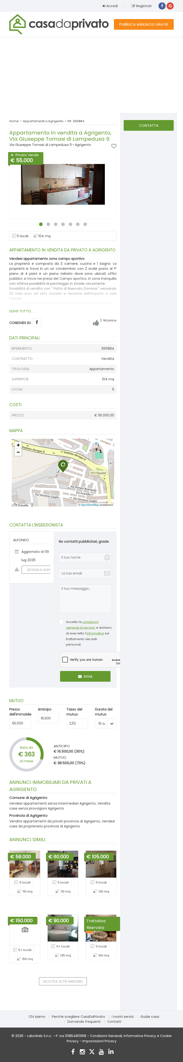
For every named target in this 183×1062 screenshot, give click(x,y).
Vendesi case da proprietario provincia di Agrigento (62, 824)
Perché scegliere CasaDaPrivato (78, 1016)
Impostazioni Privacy (99, 1041)
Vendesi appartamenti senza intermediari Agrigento (52, 803)
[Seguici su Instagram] (82, 1052)
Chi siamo (37, 1016)
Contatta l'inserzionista (148, 127)
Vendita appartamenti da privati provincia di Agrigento (54, 821)
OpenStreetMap (90, 505)
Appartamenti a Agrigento (43, 121)
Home (14, 121)
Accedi (111, 6)
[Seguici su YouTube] (101, 1052)
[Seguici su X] (92, 1052)
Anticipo (44, 709)
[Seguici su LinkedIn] (111, 1052)
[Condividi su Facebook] (37, 322)
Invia (87, 676)
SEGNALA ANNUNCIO (44, 569)
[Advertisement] (91, 75)
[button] (63, 466)
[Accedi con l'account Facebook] (162, 6)
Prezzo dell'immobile (20, 712)
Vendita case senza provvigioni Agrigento (59, 806)
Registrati (143, 6)
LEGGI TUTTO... (21, 311)
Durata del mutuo (103, 712)
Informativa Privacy (140, 1035)
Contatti (114, 1021)
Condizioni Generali (106, 1035)
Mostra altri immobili (63, 981)
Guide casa (149, 1016)
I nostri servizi (123, 1016)
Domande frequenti (84, 1021)
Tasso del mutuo (74, 712)
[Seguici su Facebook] (73, 1052)
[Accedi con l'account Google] (170, 6)
